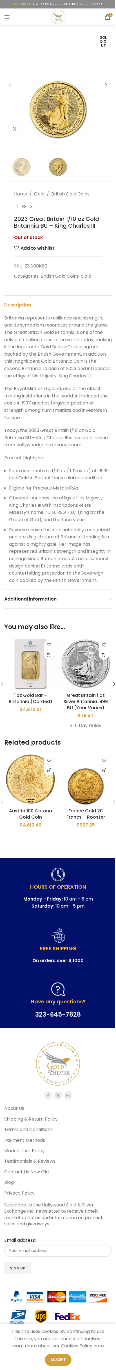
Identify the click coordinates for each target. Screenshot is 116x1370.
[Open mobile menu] (7, 17)
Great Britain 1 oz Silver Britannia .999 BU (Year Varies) (85, 701)
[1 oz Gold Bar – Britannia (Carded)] (30, 663)
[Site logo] (58, 16)
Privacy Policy (19, 1193)
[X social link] (58, 1095)
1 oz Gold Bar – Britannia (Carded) (30, 698)
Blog (9, 1182)
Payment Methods (24, 1140)
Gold (39, 194)
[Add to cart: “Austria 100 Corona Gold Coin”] (49, 770)
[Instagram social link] (68, 1095)
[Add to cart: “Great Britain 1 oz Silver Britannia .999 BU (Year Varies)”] (104, 655)
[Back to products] (24, 206)
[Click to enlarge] (14, 128)
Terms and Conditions (28, 1130)
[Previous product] (17, 206)
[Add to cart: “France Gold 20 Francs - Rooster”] (104, 770)
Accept (58, 1359)
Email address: (20, 1240)
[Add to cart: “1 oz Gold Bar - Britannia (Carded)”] (49, 655)
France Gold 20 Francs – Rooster (85, 814)
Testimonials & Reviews (29, 1161)
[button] (9, 85)
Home (20, 194)
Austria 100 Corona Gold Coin (30, 814)
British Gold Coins (70, 194)
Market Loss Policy (24, 1151)
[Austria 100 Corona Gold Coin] (30, 779)
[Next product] (31, 206)
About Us (14, 1108)
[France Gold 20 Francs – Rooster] (85, 779)
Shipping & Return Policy (31, 1119)
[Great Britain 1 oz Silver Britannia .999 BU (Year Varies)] (85, 663)
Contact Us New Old (26, 1172)
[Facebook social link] (48, 1095)
